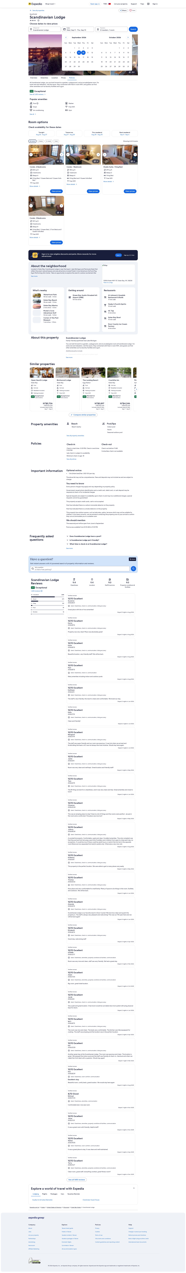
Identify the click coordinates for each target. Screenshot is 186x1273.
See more (34, 276)
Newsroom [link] (31, 1245)
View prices (56, 191)
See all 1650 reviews (76, 1180)
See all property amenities (75, 436)
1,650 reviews (35, 591)
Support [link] (131, 1228)
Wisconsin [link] (66, 1207)
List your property (120, 4)
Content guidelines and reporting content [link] (107, 1242)
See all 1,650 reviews (36, 94)
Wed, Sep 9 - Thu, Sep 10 (76, 30)
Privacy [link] (97, 1228)
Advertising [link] (31, 1242)
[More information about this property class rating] (38, 20)
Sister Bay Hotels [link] (76, 1207)
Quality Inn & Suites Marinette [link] (42, 1200)
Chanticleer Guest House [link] (91, 1200)
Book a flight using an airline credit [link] (139, 1238)
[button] (74, 48)
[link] (132, 10)
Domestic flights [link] (66, 1242)
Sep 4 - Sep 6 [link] (124, 135)
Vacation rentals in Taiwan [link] (69, 1235)
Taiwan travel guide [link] (67, 1228)
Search (133, 29)
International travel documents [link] (137, 1242)
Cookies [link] (97, 1232)
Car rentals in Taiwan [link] (68, 1245)
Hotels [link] (43, 1207)
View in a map (108, 282)
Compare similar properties (84, 415)
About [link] (30, 1228)
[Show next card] (136, 389)
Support (134, 4)
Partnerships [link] (32, 1238)
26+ (133, 72)
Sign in (155, 4)
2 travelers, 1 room (107, 30)
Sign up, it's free (129, 255)
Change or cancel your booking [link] (138, 1232)
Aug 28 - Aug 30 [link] (97, 135)
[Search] (133, 568)
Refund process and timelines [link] (137, 1235)
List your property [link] (33, 1235)
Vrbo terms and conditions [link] (103, 1238)
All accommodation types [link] (69, 1249)
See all (32, 114)
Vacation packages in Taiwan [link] (70, 1238)
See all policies (71, 459)
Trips (142, 4)
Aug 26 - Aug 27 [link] (41, 135)
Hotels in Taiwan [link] (66, 1232)
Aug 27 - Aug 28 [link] (69, 135)
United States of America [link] (54, 1207)
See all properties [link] (38, 10)
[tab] (35, 1194)
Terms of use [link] (98, 1235)
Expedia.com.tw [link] (34, 1207)
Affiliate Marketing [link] (33, 1249)
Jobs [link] (29, 1232)
